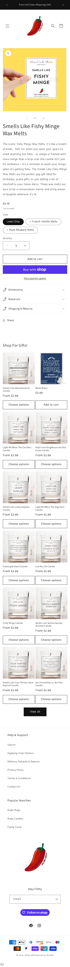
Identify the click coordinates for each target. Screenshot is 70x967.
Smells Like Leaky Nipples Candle (16, 508)
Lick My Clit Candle (45, 566)
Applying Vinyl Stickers (20, 753)
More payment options (35, 278)
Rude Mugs (13, 810)
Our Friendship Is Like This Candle (49, 684)
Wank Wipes (41, 388)
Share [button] (10, 320)
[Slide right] (43, 118)
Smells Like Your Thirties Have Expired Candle (18, 684)
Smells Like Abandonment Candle (16, 389)
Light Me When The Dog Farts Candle (50, 508)
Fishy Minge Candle (13, 623)
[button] (7, 26)
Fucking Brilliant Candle (15, 566)
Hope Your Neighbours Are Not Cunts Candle (50, 449)
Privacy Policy (15, 770)
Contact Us (13, 787)
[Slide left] (27, 118)
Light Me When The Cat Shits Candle (17, 449)
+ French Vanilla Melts (43, 222)
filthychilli (29, 955)
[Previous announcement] (7, 5)
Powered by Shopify (44, 955)
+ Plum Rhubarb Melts (20, 230)
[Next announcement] (63, 5)
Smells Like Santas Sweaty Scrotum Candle (49, 624)
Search (11, 745)
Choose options (19, 404)
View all (35, 711)
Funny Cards (14, 827)
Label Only (13, 222)
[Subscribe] (56, 899)
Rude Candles (15, 819)
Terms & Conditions (19, 778)
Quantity (7, 238)
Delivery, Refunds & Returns (23, 762)
